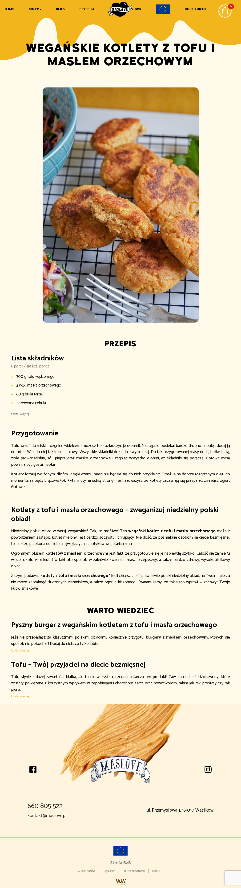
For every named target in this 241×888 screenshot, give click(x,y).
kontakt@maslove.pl (47, 816)
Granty (156, 871)
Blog (60, 9)
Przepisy (87, 9)
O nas (9, 9)
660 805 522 (45, 806)
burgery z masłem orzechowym (177, 637)
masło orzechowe (93, 458)
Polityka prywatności (134, 871)
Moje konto (195, 9)
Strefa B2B (120, 862)
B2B (138, 9)
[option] (120, 205)
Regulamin (109, 871)
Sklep (34, 9)
